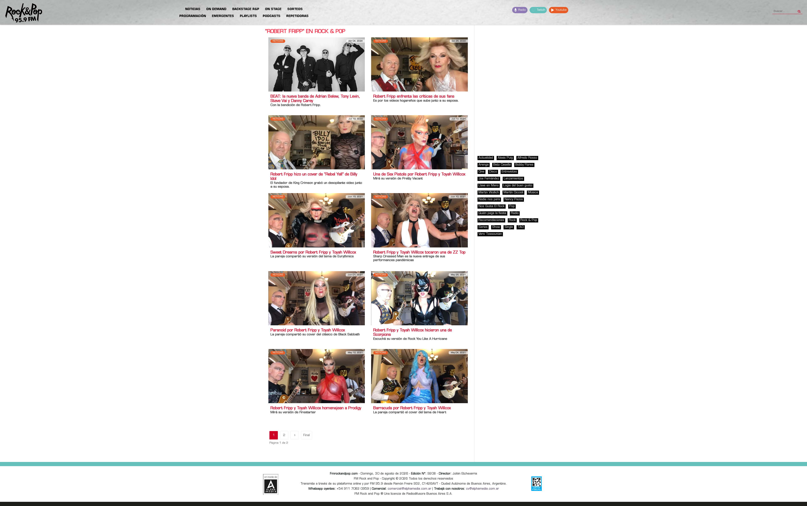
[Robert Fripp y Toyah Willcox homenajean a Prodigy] (316, 376)
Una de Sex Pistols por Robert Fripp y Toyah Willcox (419, 175)
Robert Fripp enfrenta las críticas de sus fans (413, 97)
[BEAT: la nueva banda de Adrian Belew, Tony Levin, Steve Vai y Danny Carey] (316, 64)
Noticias (278, 41)
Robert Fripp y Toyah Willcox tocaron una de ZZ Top (419, 253)
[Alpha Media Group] (270, 484)
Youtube (561, 10)
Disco (493, 171)
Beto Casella (502, 164)
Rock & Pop (528, 220)
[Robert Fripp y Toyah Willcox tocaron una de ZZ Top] (419, 220)
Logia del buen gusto (517, 185)
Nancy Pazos (514, 199)
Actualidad (486, 158)
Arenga (484, 164)
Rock (512, 220)
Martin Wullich (489, 192)
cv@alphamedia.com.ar (482, 488)
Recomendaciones (491, 220)
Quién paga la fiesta (492, 213)
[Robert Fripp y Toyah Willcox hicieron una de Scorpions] (419, 298)
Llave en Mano (489, 185)
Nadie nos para (489, 199)
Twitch (540, 10)
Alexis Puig (505, 158)
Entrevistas (509, 171)
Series (483, 227)
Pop (512, 206)
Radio (521, 10)
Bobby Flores (524, 164)
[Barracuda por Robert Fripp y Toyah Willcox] (419, 376)
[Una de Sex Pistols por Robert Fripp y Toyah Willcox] (419, 142)
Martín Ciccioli (513, 192)
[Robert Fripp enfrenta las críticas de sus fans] (419, 64)
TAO (521, 227)
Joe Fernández (489, 178)
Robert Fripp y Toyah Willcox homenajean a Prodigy (315, 408)
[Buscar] (799, 10)
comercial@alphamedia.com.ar (409, 488)
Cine (481, 171)
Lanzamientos (513, 178)
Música (533, 192)
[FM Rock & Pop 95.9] (21, 13)
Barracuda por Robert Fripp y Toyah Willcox (412, 408)
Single (509, 227)
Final (306, 435)
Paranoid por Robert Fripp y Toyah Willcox (307, 330)
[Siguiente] (294, 435)
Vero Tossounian (490, 234)
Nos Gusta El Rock (492, 206)
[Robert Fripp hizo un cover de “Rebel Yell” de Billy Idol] (316, 142)
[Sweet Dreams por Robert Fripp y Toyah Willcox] (316, 220)
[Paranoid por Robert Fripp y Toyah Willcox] (316, 298)
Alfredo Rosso (527, 158)
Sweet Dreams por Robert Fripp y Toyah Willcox (313, 253)
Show (496, 227)
